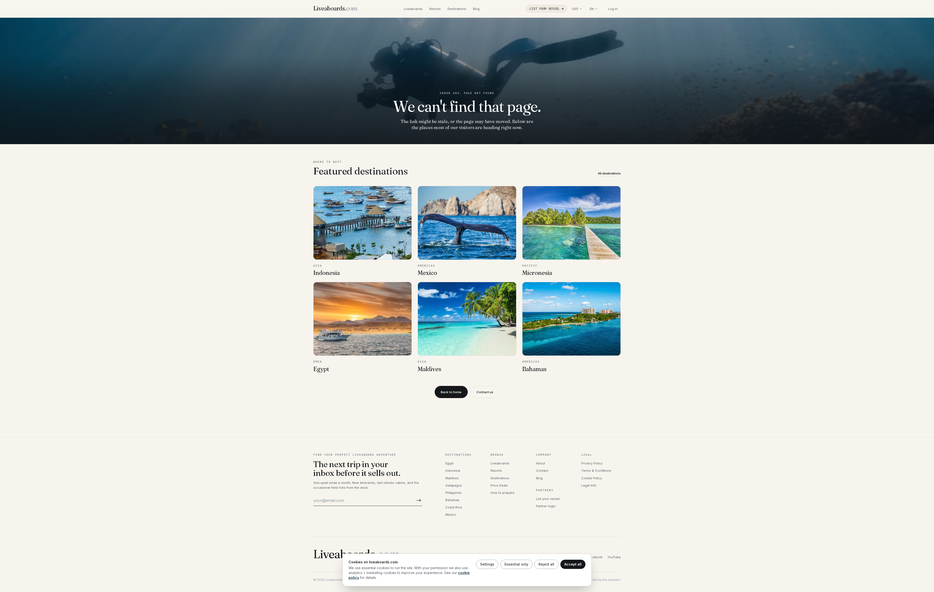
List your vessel (545, 8)
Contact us (484, 392)
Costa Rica (453, 507)
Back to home (451, 392)
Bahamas (452, 500)
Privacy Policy (591, 463)
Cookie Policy (591, 478)
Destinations (457, 9)
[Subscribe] (417, 500)
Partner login (546, 506)
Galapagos (453, 485)
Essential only (516, 564)
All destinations (609, 173)
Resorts (435, 9)
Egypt (449, 463)
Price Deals (499, 485)
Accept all (573, 564)
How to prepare (502, 493)
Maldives (452, 478)
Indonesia (452, 470)
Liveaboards (413, 9)
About (540, 463)
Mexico (450, 514)
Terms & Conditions (596, 470)
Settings (487, 564)
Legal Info (588, 485)
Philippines (453, 493)
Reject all (546, 564)
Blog (476, 9)
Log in (613, 9)
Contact (542, 470)
